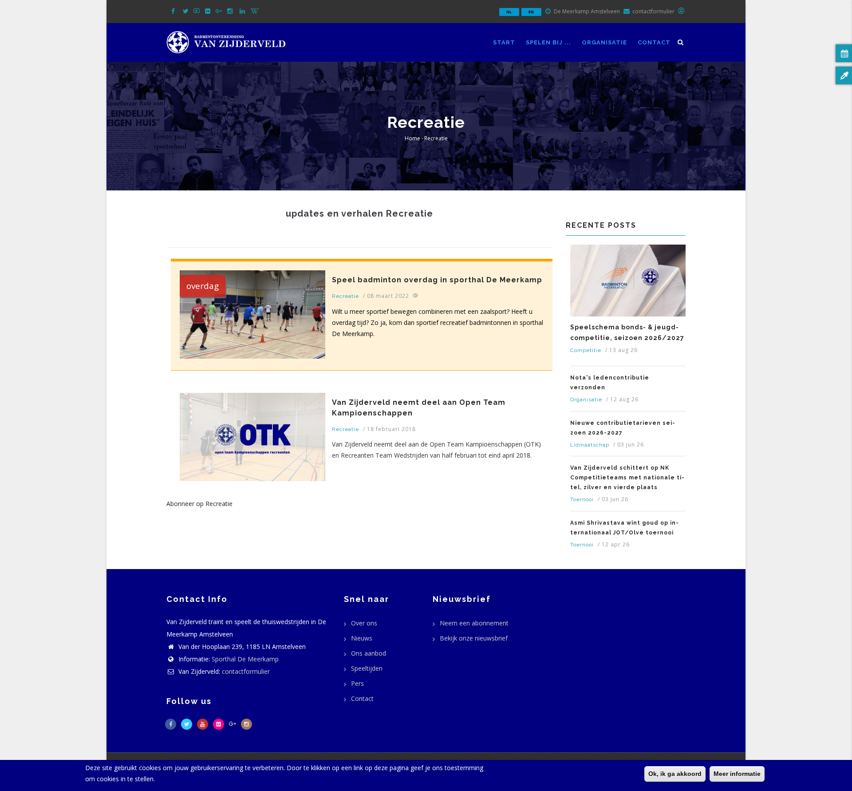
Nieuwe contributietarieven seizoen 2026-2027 (622, 428)
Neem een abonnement (474, 623)
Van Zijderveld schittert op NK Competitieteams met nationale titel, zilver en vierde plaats (627, 477)
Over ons (364, 623)
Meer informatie (737, 773)
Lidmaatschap (589, 445)
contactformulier (246, 671)
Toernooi (582, 499)
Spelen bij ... (548, 42)
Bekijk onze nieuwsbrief (474, 638)
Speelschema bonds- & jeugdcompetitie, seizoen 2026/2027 (627, 332)
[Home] (226, 41)
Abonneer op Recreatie (199, 503)
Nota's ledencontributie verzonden (609, 383)
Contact (654, 42)
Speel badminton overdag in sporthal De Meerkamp (437, 280)
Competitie (585, 350)
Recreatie (345, 296)
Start (504, 42)
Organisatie (604, 42)
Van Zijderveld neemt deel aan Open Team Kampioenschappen (418, 407)
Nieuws (361, 638)
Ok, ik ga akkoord (675, 773)
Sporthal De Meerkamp (245, 659)
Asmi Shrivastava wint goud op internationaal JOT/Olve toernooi (624, 528)
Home (412, 138)
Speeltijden (367, 668)
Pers (357, 683)
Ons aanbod (368, 653)
